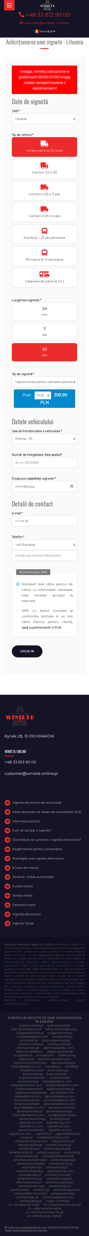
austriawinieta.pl (58, 1025)
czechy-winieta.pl (30, 1044)
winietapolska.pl (29, 1175)
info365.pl (71, 1066)
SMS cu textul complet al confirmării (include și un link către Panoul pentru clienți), (47, 619)
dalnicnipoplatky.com (58, 1048)
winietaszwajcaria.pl (59, 1182)
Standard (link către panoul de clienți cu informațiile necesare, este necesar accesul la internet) (47, 592)
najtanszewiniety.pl (60, 1089)
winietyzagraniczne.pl (57, 1197)
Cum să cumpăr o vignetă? (32, 831)
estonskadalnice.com (26, 1066)
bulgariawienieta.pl (30, 1033)
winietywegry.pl (27, 1197)
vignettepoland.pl (68, 1134)
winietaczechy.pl (60, 1163)
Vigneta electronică (26, 914)
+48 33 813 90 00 (47, 14)
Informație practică (26, 821)
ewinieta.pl (53, 1066)
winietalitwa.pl (32, 1167)
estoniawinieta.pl (63, 1063)
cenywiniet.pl (28, 1040)
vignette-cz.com (31, 1126)
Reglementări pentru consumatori (37, 849)
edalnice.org (67, 1055)
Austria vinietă (22, 886)
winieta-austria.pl (30, 1145)
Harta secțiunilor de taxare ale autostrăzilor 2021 (46, 812)
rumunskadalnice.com (59, 1100)
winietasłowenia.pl (31, 1186)
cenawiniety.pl (62, 1037)
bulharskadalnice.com (32, 1037)
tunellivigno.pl (60, 1119)
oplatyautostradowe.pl (31, 1093)
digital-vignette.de (60, 1051)
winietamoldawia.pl (29, 1171)
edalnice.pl (26, 1059)
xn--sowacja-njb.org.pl (23, 1205)
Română (46, 31)
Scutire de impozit (25, 868)
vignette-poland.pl (31, 1130)
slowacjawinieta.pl (29, 1111)
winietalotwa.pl (56, 1167)
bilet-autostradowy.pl (27, 1029)
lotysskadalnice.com (57, 1081)
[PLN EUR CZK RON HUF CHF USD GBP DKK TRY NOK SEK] (43, 395)
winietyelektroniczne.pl (30, 1193)
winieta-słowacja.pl (57, 1149)
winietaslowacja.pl (59, 1178)
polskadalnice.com (27, 1096)
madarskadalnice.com (26, 1085)
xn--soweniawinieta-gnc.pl (62, 1205)
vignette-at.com (30, 1122)
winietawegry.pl (59, 1186)
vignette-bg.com (58, 1122)
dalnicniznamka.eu (29, 1051)
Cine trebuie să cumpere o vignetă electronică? (46, 840)
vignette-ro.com (60, 1130)
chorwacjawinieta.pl (56, 1040)
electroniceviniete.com (30, 1063)
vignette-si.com (20, 1134)
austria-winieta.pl (31, 1025)
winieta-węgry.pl (48, 1152)
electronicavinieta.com (54, 1059)
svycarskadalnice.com (28, 1115)
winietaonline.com (60, 1171)
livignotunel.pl (57, 1074)
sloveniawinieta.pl (26, 1104)
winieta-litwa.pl (29, 1149)
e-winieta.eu (45, 1055)
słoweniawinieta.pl (32, 1119)
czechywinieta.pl (59, 1044)
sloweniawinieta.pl (59, 1111)
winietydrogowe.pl (66, 1190)
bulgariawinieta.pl (60, 1033)
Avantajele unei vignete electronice (38, 858)
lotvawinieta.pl (59, 1078)
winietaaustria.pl (26, 1156)
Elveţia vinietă (22, 895)
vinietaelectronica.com (53, 1137)
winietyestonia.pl (63, 1193)
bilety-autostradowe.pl (61, 1029)
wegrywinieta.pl (63, 1141)
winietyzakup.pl (31, 1201)
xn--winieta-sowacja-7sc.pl (44, 1212)
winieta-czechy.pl (58, 1145)
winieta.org (72, 1152)
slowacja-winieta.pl (61, 1107)
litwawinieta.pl (33, 1074)
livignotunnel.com (32, 1078)
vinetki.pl (26, 1137)
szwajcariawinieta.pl (62, 1115)
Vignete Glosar (23, 923)
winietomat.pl (19, 1190)
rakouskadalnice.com (60, 1096)
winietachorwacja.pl (30, 1163)
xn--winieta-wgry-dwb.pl (44, 1216)
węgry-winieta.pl (57, 1201)
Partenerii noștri (23, 905)
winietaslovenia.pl (29, 1178)
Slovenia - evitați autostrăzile (33, 877)
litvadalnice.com (31, 1070)
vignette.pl (43, 1134)
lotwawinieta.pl (28, 1081)
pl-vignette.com (62, 1093)
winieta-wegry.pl (20, 1152)
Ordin (25, 651)
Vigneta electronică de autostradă (36, 802)
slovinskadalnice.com (29, 1107)
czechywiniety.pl (27, 1048)
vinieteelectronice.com (31, 1141)
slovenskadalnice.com (59, 1104)
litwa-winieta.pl (58, 1070)
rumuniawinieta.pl (26, 1100)
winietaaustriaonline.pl (58, 1156)
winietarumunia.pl (58, 1175)
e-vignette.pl (23, 1055)
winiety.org (41, 1190)
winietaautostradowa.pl (30, 1160)
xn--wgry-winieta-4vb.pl (44, 1208)
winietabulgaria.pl (63, 1160)
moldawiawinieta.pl (29, 1089)
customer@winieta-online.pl (46, 23)
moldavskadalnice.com (62, 1085)
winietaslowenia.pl (28, 1182)
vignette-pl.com (58, 1126)
